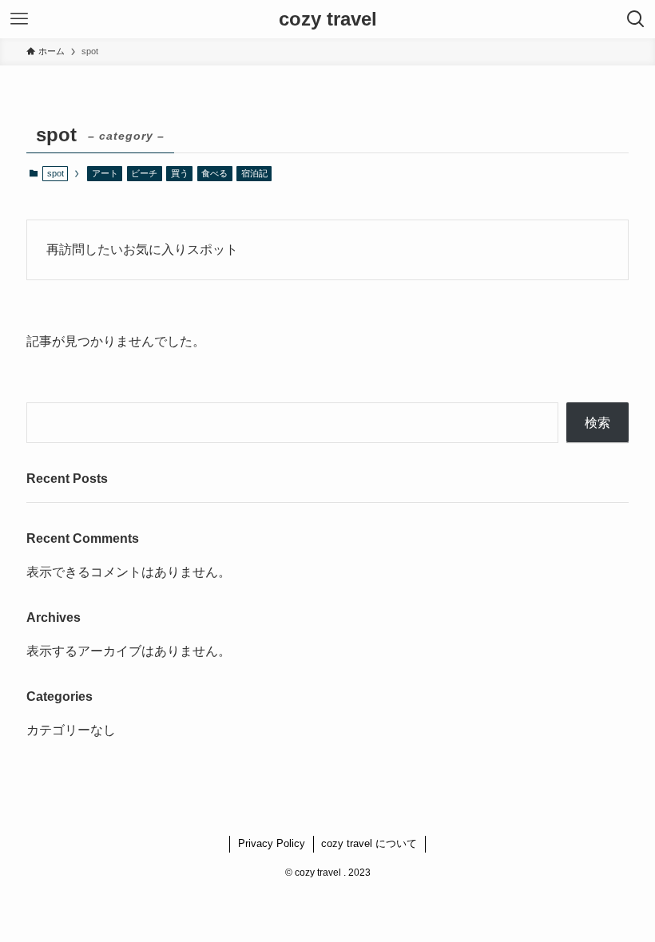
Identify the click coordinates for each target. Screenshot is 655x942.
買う (180, 173)
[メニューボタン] (19, 19)
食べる (214, 173)
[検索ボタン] (636, 19)
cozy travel (328, 19)
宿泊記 (254, 173)
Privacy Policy (271, 843)
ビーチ (144, 173)
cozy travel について (369, 843)
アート (105, 173)
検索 (597, 422)
